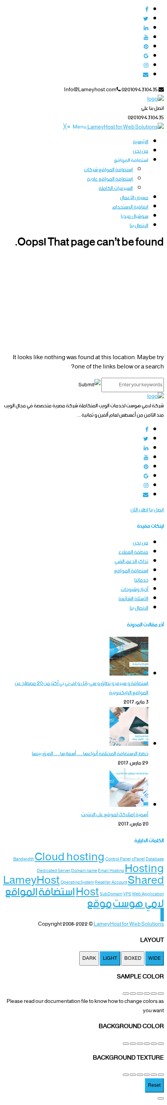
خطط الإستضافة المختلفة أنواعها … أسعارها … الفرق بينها (90, 753)
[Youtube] (146, 37)
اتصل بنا (156, 510)
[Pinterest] (146, 47)
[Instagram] (146, 65)
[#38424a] (154, 1043)
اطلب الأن (139, 510)
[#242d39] (140, 1043)
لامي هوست (138, 904)
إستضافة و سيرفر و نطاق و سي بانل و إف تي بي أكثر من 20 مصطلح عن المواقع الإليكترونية (81, 688)
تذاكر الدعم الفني (131, 561)
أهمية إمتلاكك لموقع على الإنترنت (114, 814)
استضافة (56, 892)
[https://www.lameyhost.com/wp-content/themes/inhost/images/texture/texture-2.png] (154, 1075)
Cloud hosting (69, 857)
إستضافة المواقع (131, 571)
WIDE (154, 958)
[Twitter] (145, 19)
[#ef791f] (140, 993)
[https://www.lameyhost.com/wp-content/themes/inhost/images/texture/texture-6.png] (126, 1075)
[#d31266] (133, 993)
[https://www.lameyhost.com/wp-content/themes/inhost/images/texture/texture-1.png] (161, 1075)
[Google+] (146, 56)
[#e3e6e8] (147, 1043)
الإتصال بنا (139, 608)
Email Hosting (111, 871)
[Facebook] (146, 9)
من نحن (140, 543)
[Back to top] (162, 915)
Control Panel (118, 859)
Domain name (84, 871)
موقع (99, 904)
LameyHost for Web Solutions (129, 924)
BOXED (132, 958)
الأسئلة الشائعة (133, 598)
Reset (154, 1085)
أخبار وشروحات (134, 589)
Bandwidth (23, 859)
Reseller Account (111, 883)
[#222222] (126, 1043)
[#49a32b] (161, 993)
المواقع (21, 892)
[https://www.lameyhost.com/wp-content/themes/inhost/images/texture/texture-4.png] (140, 1075)
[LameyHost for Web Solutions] (125, 127)
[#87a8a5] (161, 1043)
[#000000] (133, 1043)
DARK (89, 958)
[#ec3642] (154, 993)
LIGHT (110, 958)
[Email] (145, 75)
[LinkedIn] (146, 28)
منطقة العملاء (133, 552)
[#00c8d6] (147, 993)
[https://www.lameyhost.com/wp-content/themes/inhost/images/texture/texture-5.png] (133, 1075)
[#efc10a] (126, 993)
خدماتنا (141, 580)
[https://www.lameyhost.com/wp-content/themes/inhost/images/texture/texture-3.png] (147, 1075)
